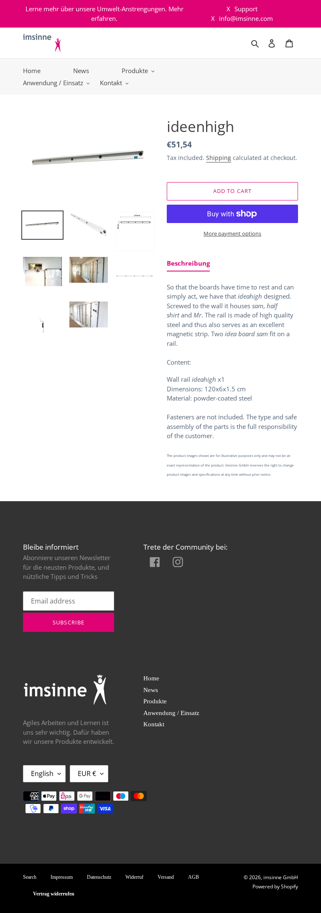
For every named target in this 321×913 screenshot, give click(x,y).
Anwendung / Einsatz (171, 713)
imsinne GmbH (280, 877)
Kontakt (153, 724)
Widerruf (134, 877)
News (150, 690)
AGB (193, 877)
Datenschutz (99, 877)
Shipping (218, 158)
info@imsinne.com (242, 18)
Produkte (155, 701)
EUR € (87, 773)
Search (29, 877)
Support (242, 9)
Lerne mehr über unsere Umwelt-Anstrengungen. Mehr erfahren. (104, 14)
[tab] (188, 265)
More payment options (232, 233)
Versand (166, 877)
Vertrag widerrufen (53, 894)
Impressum (62, 877)
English (42, 773)
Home (151, 678)
